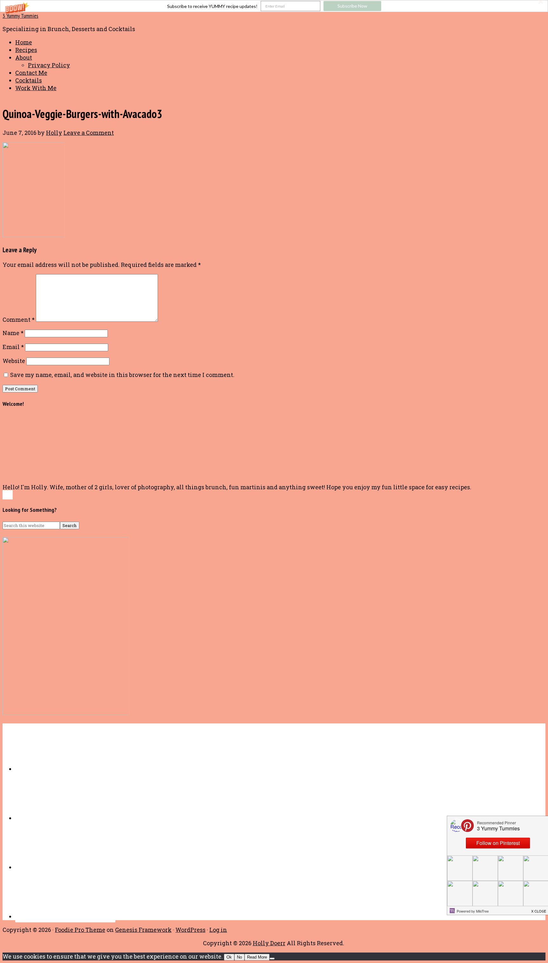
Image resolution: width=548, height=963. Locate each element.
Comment (19, 319)
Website (14, 361)
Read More (257, 957)
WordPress (190, 929)
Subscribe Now (352, 6)
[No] (272, 959)
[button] (274, 6)
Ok (229, 957)
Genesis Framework (143, 929)
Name (13, 333)
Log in (218, 929)
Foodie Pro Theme (80, 929)
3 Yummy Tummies (20, 15)
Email (13, 347)
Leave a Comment (88, 132)
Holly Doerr (269, 943)
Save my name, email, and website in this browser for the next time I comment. (122, 375)
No (239, 957)
